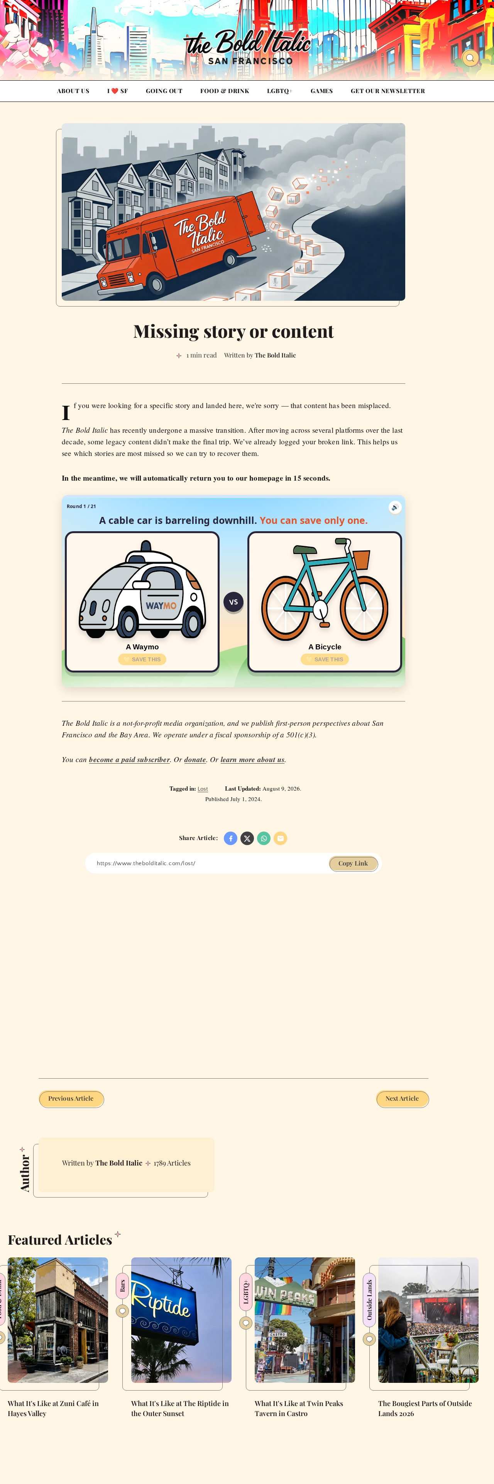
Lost (203, 789)
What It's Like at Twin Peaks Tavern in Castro (299, 1408)
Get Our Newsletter (388, 91)
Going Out (164, 91)
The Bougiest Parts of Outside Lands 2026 (425, 1408)
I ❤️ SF (117, 91)
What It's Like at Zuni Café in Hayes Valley (53, 1408)
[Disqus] (233, 970)
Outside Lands (369, 1300)
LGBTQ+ (280, 91)
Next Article (402, 1098)
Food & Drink (224, 91)
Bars (122, 1286)
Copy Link (353, 863)
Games (322, 91)
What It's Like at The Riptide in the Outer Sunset (180, 1408)
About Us (73, 91)
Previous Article (71, 1098)
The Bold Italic (118, 1162)
